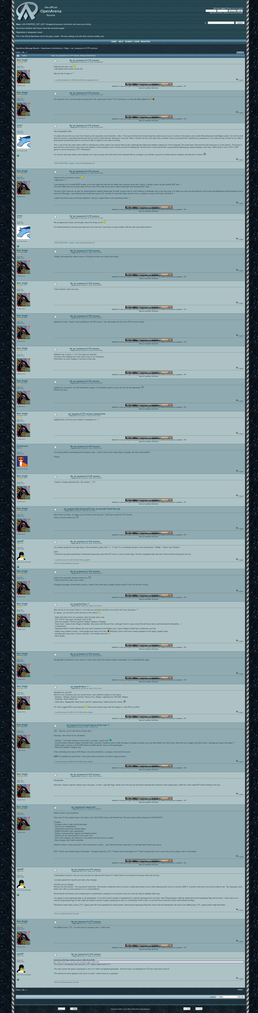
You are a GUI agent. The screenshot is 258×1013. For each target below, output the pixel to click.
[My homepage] (18, 567)
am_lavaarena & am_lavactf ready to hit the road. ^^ (88, 725)
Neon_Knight (22, 60)
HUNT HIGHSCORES (61, 163)
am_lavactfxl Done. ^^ (80, 687)
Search (128, 42)
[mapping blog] (18, 156)
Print (241, 52)
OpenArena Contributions (51, 48)
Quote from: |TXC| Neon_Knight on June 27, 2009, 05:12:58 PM (74, 960)
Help (121, 42)
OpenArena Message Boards (27, 48)
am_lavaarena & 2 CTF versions (84, 48)
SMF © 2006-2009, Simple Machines (138, 1009)
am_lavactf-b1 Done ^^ (79, 604)
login (233, 8)
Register (145, 42)
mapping (71, 163)
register (240, 8)
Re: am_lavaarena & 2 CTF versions (84, 60)
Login (136, 42)
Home (114, 42)
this (157, 88)
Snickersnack (22, 446)
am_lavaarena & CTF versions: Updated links (86, 414)
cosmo (19, 125)
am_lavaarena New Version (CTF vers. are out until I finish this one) (92, 509)
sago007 (20, 541)
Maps (67, 48)
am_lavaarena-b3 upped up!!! (83, 807)
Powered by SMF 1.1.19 (118, 1009)
